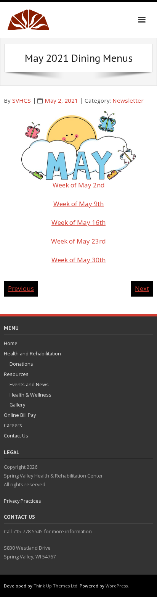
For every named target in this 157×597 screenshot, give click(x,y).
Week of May (73, 203)
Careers (13, 425)
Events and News (29, 384)
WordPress (117, 586)
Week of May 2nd (79, 185)
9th (99, 203)
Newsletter (128, 100)
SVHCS (21, 100)
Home (11, 343)
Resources (16, 374)
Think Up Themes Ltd (55, 586)
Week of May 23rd (78, 241)
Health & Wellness (30, 394)
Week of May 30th (78, 259)
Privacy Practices (22, 500)
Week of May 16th (78, 222)
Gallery (17, 404)
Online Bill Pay (20, 414)
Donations (21, 363)
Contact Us (16, 435)
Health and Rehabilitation (32, 353)
